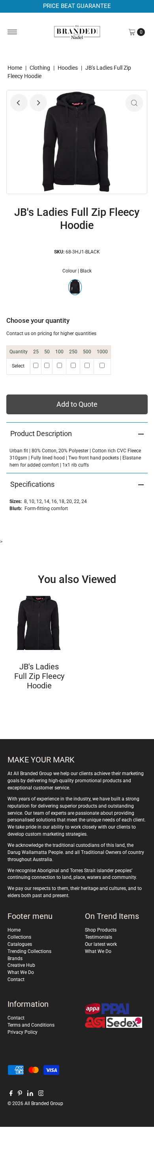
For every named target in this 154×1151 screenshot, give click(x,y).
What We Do (21, 972)
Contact (16, 979)
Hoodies (68, 68)
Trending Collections (29, 951)
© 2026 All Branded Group (35, 1103)
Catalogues (20, 944)
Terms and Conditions (31, 1025)
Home (15, 68)
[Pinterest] (20, 1094)
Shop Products (100, 930)
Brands (15, 958)
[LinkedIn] (30, 1094)
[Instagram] (41, 1094)
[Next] (38, 102)
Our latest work (101, 944)
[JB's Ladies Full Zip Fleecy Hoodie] (39, 623)
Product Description (41, 433)
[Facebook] (11, 1094)
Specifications (32, 484)
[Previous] (19, 102)
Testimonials (98, 937)
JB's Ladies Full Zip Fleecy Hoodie (39, 676)
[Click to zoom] (134, 103)
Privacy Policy (23, 1032)
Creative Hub (21, 965)
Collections (19, 937)
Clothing (40, 68)
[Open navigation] (12, 32)
